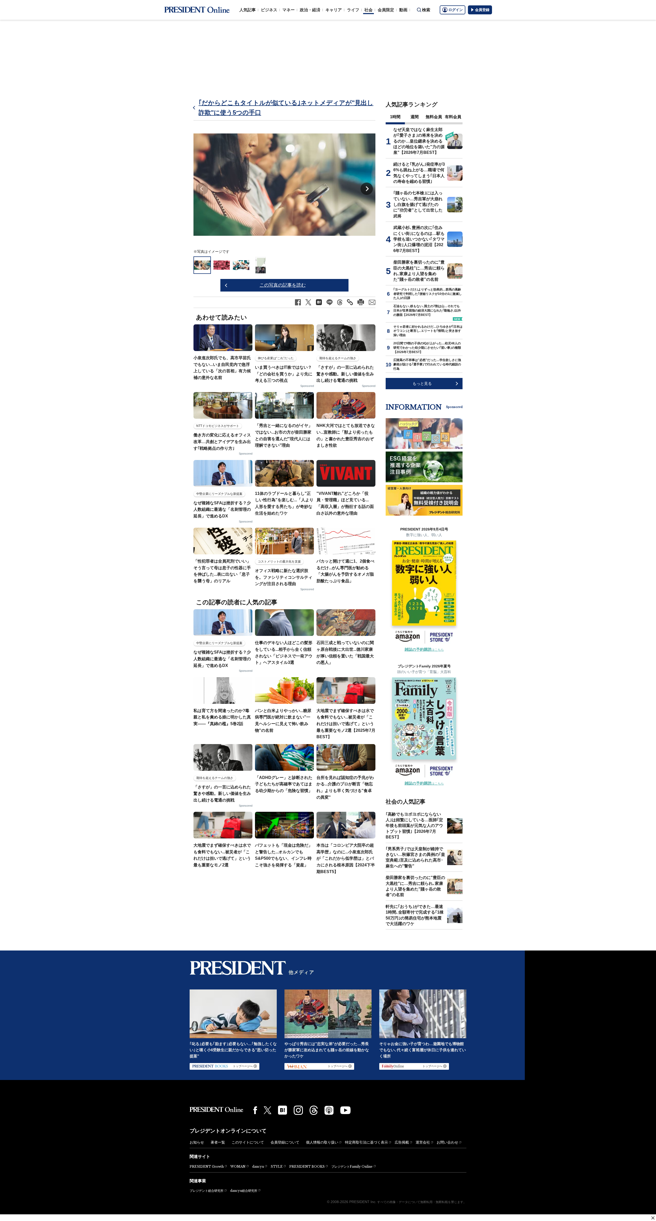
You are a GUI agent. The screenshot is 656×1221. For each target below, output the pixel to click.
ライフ (353, 10)
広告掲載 (402, 1142)
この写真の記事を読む (283, 285)
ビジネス (269, 10)
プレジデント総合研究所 (206, 1191)
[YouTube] (345, 1110)
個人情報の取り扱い (322, 1142)
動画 (403, 10)
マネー (288, 10)
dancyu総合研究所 (243, 1191)
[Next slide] (367, 189)
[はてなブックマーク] (282, 1110)
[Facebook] (255, 1110)
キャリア (333, 10)
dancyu (258, 1166)
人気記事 (247, 10)
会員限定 (386, 10)
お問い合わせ (447, 1142)
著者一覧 (218, 1142)
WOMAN (237, 1166)
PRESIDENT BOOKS (307, 1166)
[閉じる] (653, 1218)
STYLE (277, 1166)
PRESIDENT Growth (207, 1166)
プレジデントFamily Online (352, 1166)
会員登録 (482, 10)
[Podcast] (329, 1110)
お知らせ (197, 1142)
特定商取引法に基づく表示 (366, 1142)
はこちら (424, 650)
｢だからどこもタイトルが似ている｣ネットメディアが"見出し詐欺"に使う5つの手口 (286, 107)
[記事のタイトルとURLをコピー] (350, 302)
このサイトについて (248, 1142)
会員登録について (285, 1142)
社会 (368, 10)
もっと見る (422, 383)
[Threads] (314, 1110)
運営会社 (423, 1142)
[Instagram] (298, 1110)
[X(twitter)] (267, 1110)
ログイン (455, 10)
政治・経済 (310, 10)
